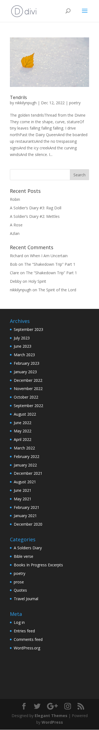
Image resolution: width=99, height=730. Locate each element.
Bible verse (23, 556)
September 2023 (28, 329)
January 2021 (25, 515)
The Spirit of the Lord (57, 289)
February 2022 (26, 456)
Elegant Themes (51, 715)
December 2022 (28, 380)
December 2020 (28, 524)
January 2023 (25, 371)
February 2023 (26, 363)
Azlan (15, 233)
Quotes (20, 590)
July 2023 (22, 338)
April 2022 (22, 439)
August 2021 (25, 481)
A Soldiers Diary (28, 547)
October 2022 (26, 397)
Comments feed (28, 639)
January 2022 (25, 465)
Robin (15, 199)
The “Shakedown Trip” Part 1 (49, 264)
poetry (75, 102)
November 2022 (28, 388)
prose (19, 581)
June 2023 (22, 346)
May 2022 (22, 430)
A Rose (16, 224)
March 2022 (24, 448)
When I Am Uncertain (49, 255)
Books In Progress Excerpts (38, 564)
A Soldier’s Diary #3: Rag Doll (35, 207)
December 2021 (28, 473)
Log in (19, 622)
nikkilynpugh (26, 102)
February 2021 (26, 507)
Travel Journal (26, 598)
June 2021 (22, 490)
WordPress (52, 722)
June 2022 (22, 422)
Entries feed (24, 630)
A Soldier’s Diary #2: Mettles (35, 216)
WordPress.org (27, 648)
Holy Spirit (37, 281)
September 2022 (28, 405)
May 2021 (22, 498)
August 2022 (25, 414)
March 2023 (24, 354)
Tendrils (18, 97)
